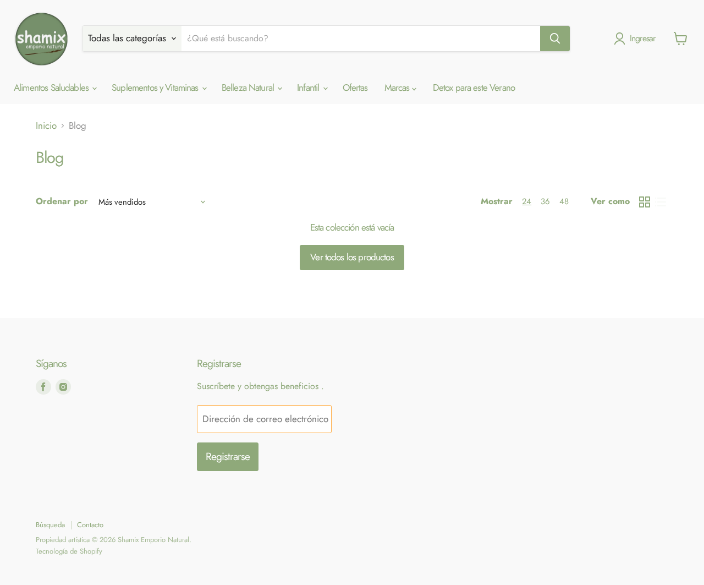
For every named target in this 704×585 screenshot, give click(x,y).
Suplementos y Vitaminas (156, 87)
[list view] (661, 202)
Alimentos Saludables (52, 87)
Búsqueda (50, 525)
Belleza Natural (249, 87)
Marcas (398, 87)
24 (526, 201)
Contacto (90, 525)
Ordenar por (62, 201)
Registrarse (228, 456)
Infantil (309, 87)
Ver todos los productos (351, 257)
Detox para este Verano (474, 87)
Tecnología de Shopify (69, 551)
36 (545, 201)
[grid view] (645, 202)
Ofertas (355, 87)
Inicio (46, 126)
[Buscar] (555, 38)
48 (564, 201)
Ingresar (643, 38)
